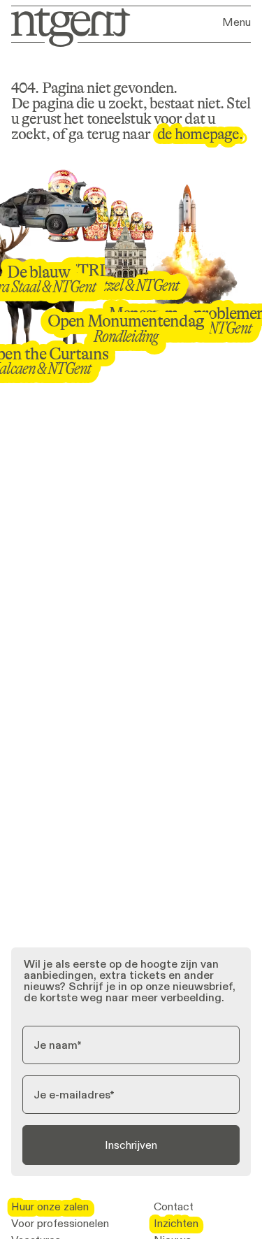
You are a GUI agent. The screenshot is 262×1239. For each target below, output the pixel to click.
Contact (174, 1206)
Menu (236, 22)
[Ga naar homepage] (66, 26)
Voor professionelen (60, 1223)
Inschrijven (131, 1145)
